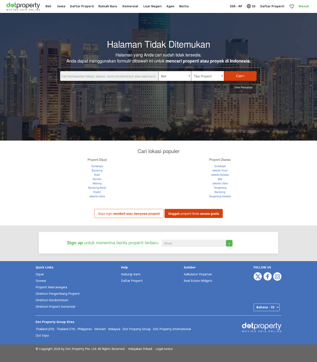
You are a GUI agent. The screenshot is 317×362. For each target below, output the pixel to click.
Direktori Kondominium (52, 300)
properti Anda (193, 213)
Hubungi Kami (130, 274)
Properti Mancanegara (51, 287)
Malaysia (114, 329)
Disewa (41, 281)
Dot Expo (42, 336)
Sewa (61, 6)
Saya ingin (129, 213)
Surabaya (97, 166)
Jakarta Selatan (220, 174)
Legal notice (164, 349)
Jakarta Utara (97, 196)
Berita (184, 6)
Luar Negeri (152, 6)
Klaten (97, 192)
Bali (220, 179)
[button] (174, 76)
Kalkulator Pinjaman (198, 274)
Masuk (304, 6)
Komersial (130, 6)
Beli (48, 6)
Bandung (97, 170)
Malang (97, 183)
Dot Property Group (136, 329)
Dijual (40, 274)
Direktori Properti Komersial (55, 306)
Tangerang (220, 187)
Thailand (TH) (65, 329)
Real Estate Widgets (198, 281)
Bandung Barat (97, 187)
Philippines (84, 329)
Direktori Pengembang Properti (58, 293)
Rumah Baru (107, 6)
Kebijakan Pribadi (140, 349)
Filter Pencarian (243, 87)
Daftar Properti (132, 281)
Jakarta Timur (220, 170)
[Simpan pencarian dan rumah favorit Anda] (291, 6)
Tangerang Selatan (220, 196)
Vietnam (100, 329)
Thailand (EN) (45, 329)
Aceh (97, 174)
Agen (170, 6)
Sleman (97, 179)
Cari (239, 75)
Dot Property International (172, 329)
